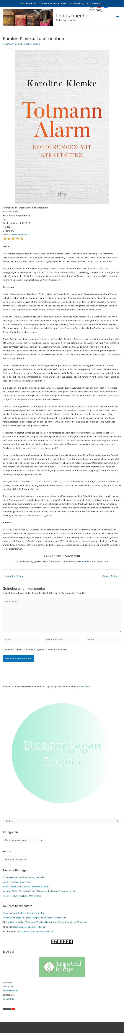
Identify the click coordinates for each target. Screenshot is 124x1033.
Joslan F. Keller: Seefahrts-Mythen (28, 913)
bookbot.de (8, 999)
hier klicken (84, 686)
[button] (5, 239)
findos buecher (72, 16)
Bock (5, 913)
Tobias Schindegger (12, 917)
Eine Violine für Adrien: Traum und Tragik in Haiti (26, 922)
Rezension (8, 44)
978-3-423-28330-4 (19, 234)
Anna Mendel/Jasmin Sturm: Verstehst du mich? (26, 886)
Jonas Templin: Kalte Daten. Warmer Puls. (46, 917)
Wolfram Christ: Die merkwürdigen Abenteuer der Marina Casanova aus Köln (40, 891)
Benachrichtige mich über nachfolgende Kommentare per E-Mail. (36, 649)
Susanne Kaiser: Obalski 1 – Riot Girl (28, 927)
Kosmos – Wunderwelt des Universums (22, 896)
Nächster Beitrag (111, 576)
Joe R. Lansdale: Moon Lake (16, 882)
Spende (85, 561)
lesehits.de (8, 986)
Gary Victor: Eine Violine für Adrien (69, 922)
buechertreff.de (10, 990)
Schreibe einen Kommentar (28, 44)
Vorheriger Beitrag (13, 576)
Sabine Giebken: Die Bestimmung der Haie (23, 877)
